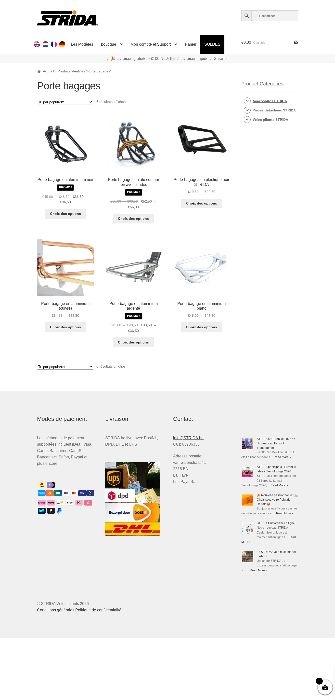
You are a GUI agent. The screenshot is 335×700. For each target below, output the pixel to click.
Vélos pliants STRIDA (270, 120)
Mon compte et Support (150, 44)
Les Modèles (82, 44)
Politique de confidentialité (98, 610)
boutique (108, 44)
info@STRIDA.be (188, 438)
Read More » (282, 457)
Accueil (48, 71)
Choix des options (65, 214)
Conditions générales (55, 610)
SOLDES (212, 44)
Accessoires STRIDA (270, 101)
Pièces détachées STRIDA (274, 110)
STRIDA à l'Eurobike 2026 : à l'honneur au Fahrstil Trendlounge (276, 443)
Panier (190, 44)
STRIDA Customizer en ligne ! (276, 523)
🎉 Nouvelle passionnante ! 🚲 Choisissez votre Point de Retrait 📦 (277, 500)
